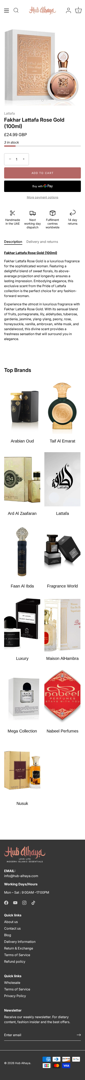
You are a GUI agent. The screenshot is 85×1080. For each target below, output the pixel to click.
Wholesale (12, 983)
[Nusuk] (22, 769)
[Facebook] (6, 902)
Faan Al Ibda (22, 586)
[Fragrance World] (62, 552)
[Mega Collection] (22, 697)
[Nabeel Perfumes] (62, 697)
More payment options (42, 197)
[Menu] (6, 10)
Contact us (12, 928)
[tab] (15, 241)
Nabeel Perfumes (62, 731)
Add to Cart (43, 173)
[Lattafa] (62, 479)
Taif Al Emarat (62, 441)
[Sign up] (79, 1035)
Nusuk (22, 803)
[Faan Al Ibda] (22, 552)
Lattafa (9, 113)
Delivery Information (19, 942)
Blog (7, 935)
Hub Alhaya (22, 1063)
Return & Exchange (18, 948)
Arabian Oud (22, 441)
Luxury (22, 658)
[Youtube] (15, 902)
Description (13, 242)
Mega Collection (22, 731)
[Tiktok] (33, 902)
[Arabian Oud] (22, 407)
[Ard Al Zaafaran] (22, 479)
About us (11, 922)
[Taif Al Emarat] (62, 407)
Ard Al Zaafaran (22, 513)
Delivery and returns (42, 242)
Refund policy (14, 961)
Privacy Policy (15, 996)
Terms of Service (17, 955)
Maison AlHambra (62, 658)
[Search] (16, 11)
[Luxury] (22, 624)
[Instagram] (24, 902)
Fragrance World (62, 586)
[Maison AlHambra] (62, 624)
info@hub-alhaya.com (21, 876)
